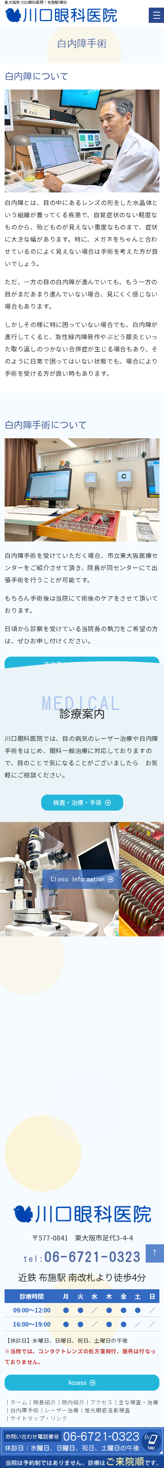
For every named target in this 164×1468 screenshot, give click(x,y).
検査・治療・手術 (79, 803)
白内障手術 (24, 1410)
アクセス (101, 1402)
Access (79, 1383)
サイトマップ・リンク (39, 1418)
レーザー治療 (62, 1410)
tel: (82, 1259)
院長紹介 (44, 1402)
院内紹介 (73, 1402)
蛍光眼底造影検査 (107, 1410)
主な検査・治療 (139, 1402)
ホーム (18, 1402)
